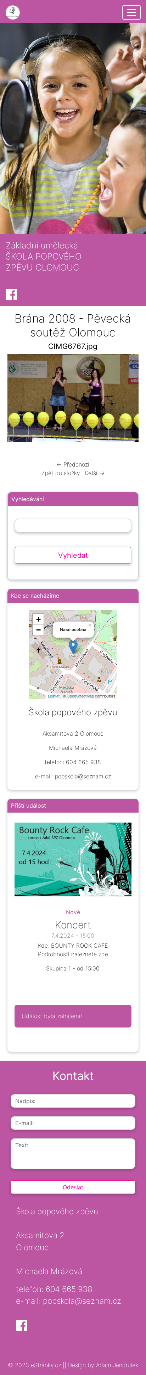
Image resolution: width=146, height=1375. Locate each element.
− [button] (38, 629)
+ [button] (38, 619)
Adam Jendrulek (116, 1365)
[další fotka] (127, 400)
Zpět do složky (60, 473)
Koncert (73, 925)
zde (103, 954)
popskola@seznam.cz (82, 1301)
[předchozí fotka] (19, 400)
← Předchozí (72, 464)
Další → (95, 473)
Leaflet (54, 696)
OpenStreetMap (80, 696)
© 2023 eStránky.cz (35, 1365)
